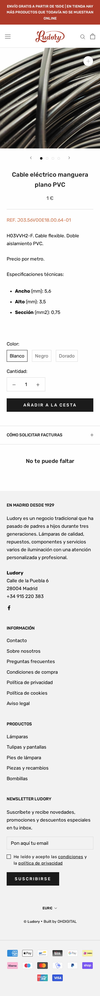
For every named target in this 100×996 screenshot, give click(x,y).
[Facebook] (9, 607)
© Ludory (32, 921)
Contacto (17, 640)
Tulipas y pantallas (26, 747)
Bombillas (17, 778)
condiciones (70, 856)
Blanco (17, 356)
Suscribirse (33, 878)
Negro (41, 356)
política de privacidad (40, 863)
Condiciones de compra (32, 672)
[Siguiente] (69, 158)
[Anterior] (31, 158)
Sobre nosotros (24, 651)
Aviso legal (18, 703)
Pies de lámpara (24, 757)
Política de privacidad (30, 682)
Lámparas (17, 736)
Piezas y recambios (28, 768)
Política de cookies (27, 693)
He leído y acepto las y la (50, 860)
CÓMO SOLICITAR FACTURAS (34, 434)
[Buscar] (82, 36)
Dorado (67, 356)
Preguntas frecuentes (31, 661)
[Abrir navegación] (8, 36)
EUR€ (47, 908)
